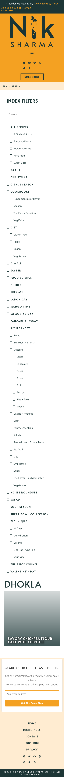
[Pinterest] (34, 63)
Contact (32, 736)
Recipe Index (32, 729)
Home (6, 86)
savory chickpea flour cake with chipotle (30, 640)
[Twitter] (29, 756)
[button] (32, 52)
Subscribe (32, 742)
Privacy (32, 749)
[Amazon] (29, 68)
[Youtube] (29, 63)
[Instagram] (40, 63)
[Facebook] (24, 63)
